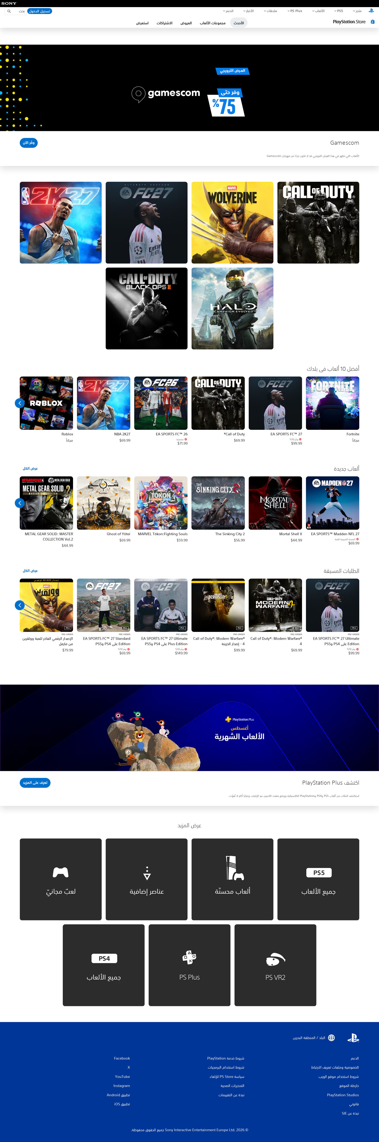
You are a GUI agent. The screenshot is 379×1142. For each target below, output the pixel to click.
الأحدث (239, 23)
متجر (359, 11)
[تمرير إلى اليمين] (20, 403)
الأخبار (250, 11)
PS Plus (296, 11)
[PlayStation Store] (354, 21)
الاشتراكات (165, 23)
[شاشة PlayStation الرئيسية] (371, 11)
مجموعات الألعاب (213, 23)
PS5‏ (340, 11)
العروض (186, 23)
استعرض (142, 23)
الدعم (230, 11)
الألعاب (320, 11)
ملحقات (272, 11)
